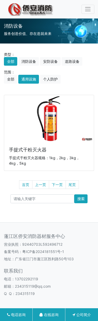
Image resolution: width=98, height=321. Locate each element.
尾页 (72, 184)
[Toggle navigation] (88, 9)
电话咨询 (18, 314)
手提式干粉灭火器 (28, 149)
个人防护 (50, 79)
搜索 (81, 198)
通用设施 (28, 79)
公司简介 (83, 314)
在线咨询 (51, 314)
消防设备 (28, 61)
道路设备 (72, 61)
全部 (10, 61)
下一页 (57, 184)
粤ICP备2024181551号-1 (43, 251)
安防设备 (50, 61)
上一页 (40, 184)
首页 (25, 184)
